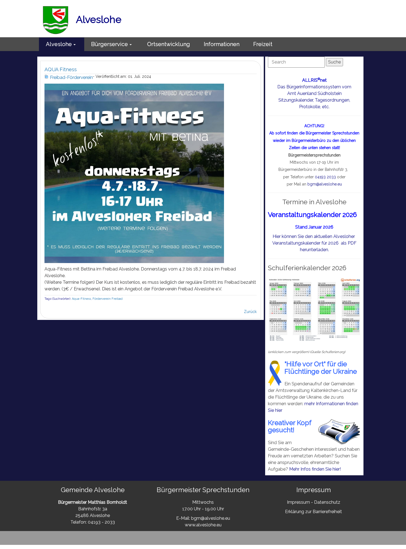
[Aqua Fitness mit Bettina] (134, 173)
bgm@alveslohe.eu (324, 184)
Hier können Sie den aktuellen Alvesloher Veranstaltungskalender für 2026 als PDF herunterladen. (314, 243)
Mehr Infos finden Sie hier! (315, 469)
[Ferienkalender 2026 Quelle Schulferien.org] (314, 310)
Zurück (250, 311)
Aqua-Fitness (81, 299)
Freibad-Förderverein (71, 77)
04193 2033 (325, 177)
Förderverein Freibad (108, 299)
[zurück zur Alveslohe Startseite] (56, 19)
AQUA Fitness (60, 69)
